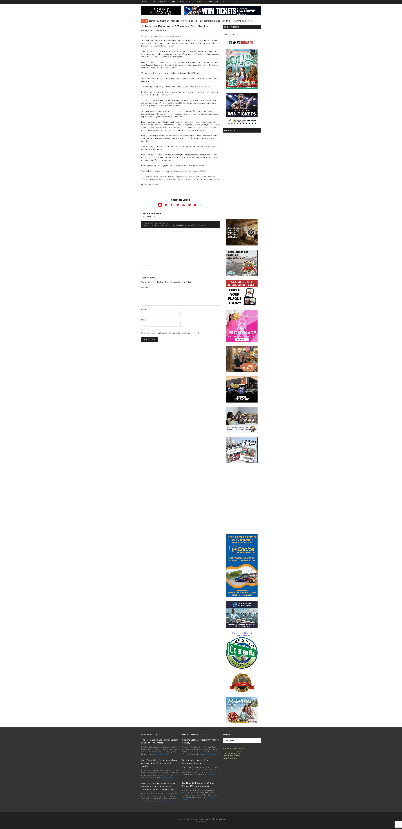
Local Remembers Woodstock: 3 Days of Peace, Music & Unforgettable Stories (159, 763)
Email (143, 320)
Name (144, 309)
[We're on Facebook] (230, 44)
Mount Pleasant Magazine (161, 10)
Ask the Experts (156, 223)
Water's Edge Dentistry (230, 758)
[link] (242, 653)
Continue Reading (163, 754)
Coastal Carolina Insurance (232, 753)
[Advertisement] (180, 249)
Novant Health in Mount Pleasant (233, 748)
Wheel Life (164, 223)
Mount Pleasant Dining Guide (232, 751)
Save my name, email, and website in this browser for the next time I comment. (170, 333)
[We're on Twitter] (234, 44)
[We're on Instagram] (251, 44)
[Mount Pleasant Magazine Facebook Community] (247, 44)
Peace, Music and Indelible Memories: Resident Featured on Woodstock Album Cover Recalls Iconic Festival (159, 786)
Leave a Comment (160, 31)
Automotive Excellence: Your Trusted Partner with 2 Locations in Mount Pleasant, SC (179, 225)
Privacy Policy (201, 821)
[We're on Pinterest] (243, 44)
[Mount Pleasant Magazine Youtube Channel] (239, 44)
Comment (145, 287)
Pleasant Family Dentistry (231, 756)
